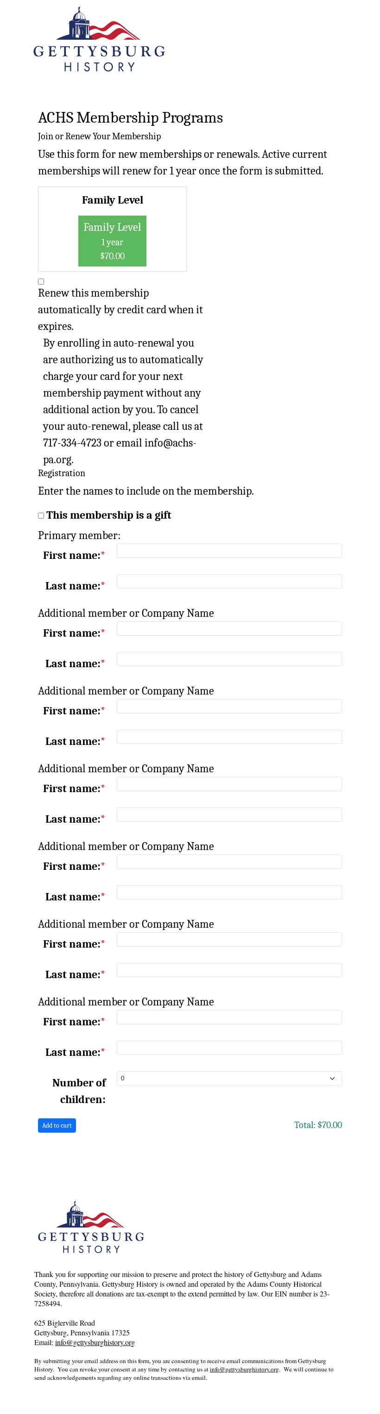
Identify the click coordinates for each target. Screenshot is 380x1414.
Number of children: (79, 1091)
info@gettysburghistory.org (95, 1342)
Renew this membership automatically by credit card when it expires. (120, 309)
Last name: (73, 585)
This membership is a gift (108, 515)
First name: (72, 555)
